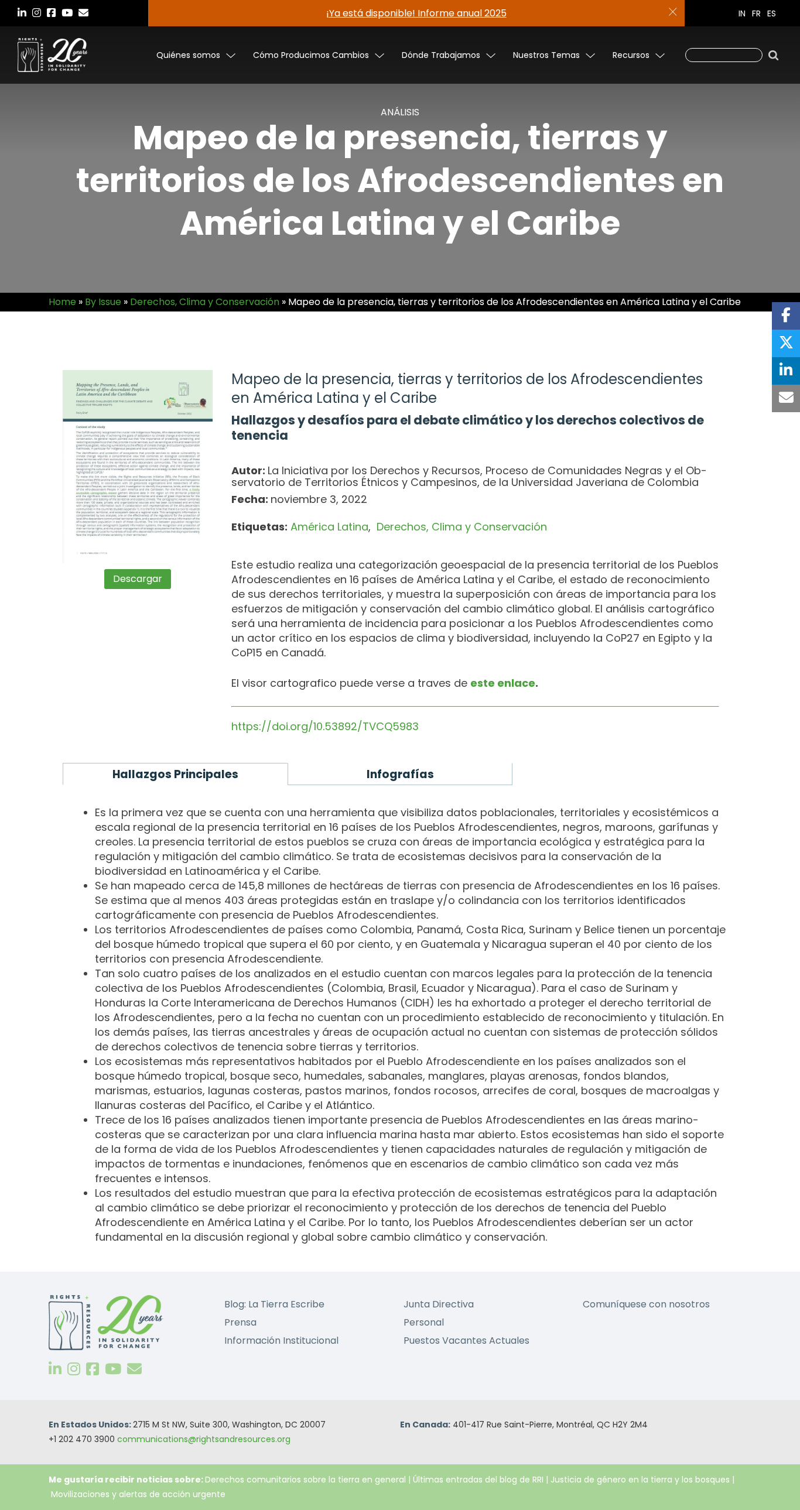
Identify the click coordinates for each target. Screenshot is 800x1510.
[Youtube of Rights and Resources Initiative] (113, 1369)
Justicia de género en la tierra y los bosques (640, 1479)
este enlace (502, 683)
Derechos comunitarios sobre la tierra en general (305, 1479)
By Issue (103, 302)
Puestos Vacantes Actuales (466, 1340)
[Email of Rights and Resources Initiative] (134, 1369)
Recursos (631, 55)
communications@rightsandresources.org (203, 1439)
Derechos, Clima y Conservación (204, 302)
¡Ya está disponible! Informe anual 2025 (416, 13)
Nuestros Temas (546, 55)
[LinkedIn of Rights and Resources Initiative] (55, 1369)
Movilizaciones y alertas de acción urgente (138, 1494)
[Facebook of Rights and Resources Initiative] (92, 1369)
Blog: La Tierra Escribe (274, 1304)
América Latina (329, 526)
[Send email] (786, 398)
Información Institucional (281, 1340)
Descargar (137, 578)
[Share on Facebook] (786, 316)
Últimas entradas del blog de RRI (479, 1479)
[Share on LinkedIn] (786, 371)
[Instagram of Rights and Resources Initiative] (73, 1369)
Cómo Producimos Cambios (311, 55)
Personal (424, 1322)
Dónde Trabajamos (441, 55)
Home (62, 302)
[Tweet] (786, 343)
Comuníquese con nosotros (646, 1304)
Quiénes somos (188, 55)
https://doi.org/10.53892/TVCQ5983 (325, 726)
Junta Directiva (439, 1304)
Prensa (240, 1322)
